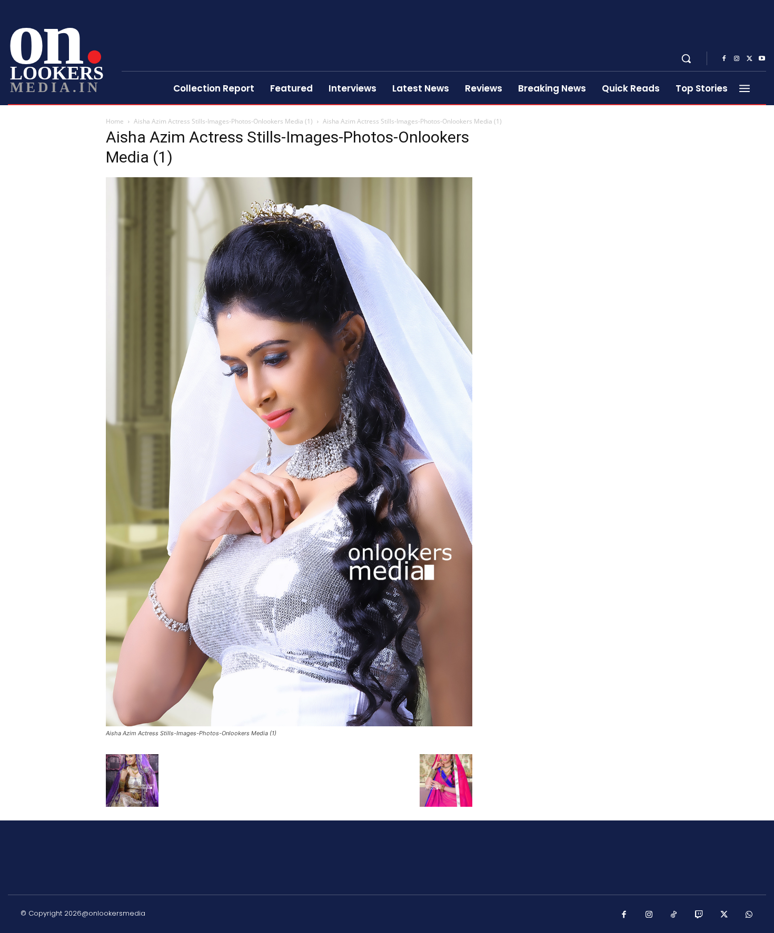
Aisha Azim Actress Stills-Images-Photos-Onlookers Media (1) (223, 121)
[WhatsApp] (749, 915)
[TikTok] (674, 915)
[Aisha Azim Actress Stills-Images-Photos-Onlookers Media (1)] (289, 723)
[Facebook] (724, 59)
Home (115, 121)
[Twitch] (699, 915)
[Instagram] (736, 59)
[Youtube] (762, 59)
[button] (686, 58)
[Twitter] (749, 59)
